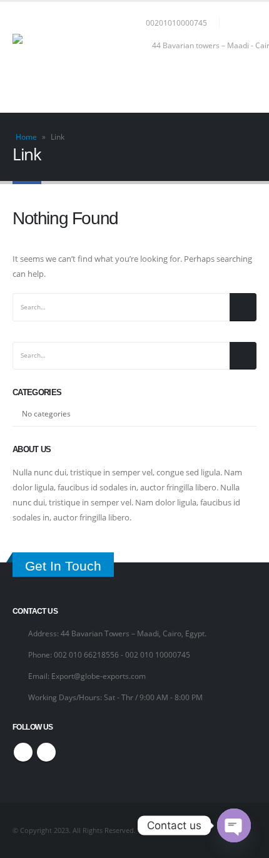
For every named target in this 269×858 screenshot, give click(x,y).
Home (26, 137)
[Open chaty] (234, 825)
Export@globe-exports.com (98, 676)
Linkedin (46, 752)
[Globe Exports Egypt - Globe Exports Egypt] (75, 57)
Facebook (23, 752)
